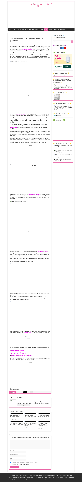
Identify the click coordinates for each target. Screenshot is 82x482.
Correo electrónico (14, 454)
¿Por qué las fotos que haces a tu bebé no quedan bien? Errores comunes (43, 425)
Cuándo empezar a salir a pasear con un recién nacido (16, 416)
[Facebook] (61, 48)
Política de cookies (33, 475)
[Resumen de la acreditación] (63, 86)
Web (11, 458)
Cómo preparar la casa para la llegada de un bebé (16, 424)
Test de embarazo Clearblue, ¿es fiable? (63, 159)
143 (60, 160)
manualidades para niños (34, 194)
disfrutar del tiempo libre (16, 297)
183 (62, 157)
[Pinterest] (65, 48)
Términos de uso (14, 475)
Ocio (14, 34)
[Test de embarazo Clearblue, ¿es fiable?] (54, 159)
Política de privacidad (24, 464)
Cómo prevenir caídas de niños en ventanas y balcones (30, 424)
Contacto (57, 475)
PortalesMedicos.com (57, 99)
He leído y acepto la (20, 464)
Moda (42, 29)
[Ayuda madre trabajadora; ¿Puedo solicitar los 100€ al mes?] (54, 150)
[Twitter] (63, 48)
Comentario (12, 439)
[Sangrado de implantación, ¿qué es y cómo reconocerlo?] (54, 145)
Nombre (12, 450)
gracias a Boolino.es (20, 114)
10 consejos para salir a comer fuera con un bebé (43, 416)
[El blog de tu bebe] (41, 4)
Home (11, 34)
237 (61, 152)
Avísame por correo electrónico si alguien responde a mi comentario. (25, 462)
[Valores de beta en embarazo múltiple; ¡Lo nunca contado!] (54, 154)
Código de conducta (42, 475)
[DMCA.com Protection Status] (57, 115)
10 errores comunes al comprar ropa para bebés (30, 416)
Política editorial (51, 475)
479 (61, 148)
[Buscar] (72, 41)
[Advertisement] (41, 17)
